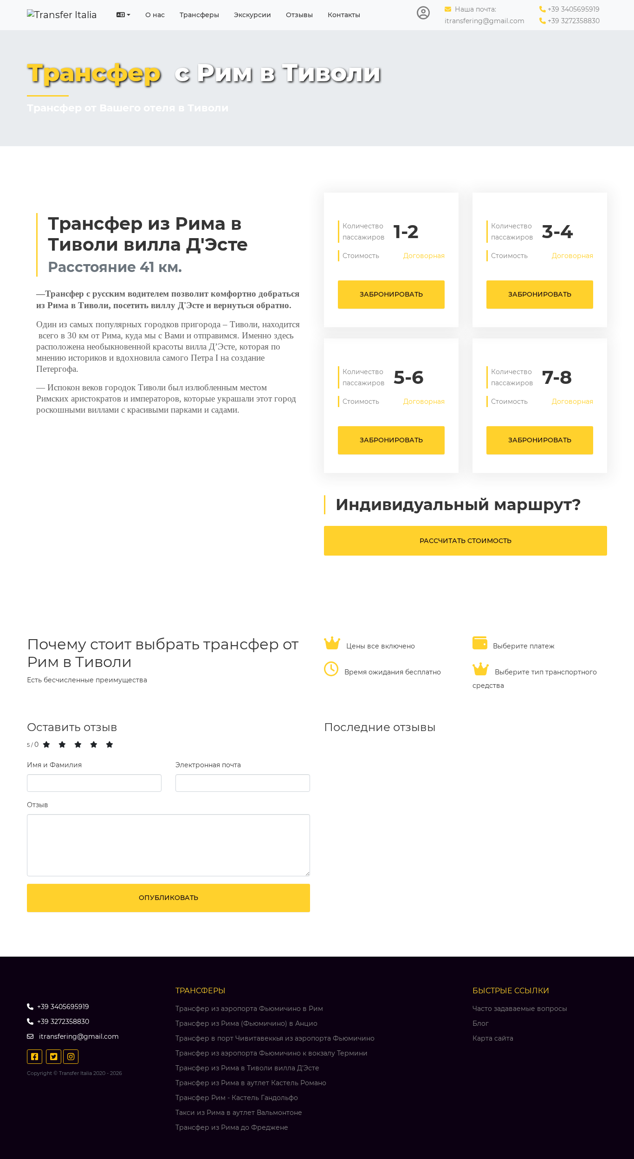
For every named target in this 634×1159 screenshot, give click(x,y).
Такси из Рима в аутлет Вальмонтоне (238, 1112)
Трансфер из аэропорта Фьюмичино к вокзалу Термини (271, 1053)
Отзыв (37, 805)
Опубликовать (168, 898)
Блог (480, 1023)
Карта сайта (492, 1038)
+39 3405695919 (574, 9)
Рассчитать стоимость (465, 541)
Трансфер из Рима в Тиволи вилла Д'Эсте (247, 1068)
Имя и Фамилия (54, 765)
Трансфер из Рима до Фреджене (231, 1127)
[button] (123, 15)
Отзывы (299, 15)
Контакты (344, 15)
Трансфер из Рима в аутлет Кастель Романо (250, 1083)
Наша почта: (474, 9)
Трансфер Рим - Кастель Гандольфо (236, 1098)
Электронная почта (208, 765)
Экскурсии (252, 15)
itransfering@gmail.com (484, 21)
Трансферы (199, 15)
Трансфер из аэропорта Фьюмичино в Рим (249, 1008)
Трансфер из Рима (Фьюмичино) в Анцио (246, 1023)
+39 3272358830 (574, 21)
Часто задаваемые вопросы (519, 1008)
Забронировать (391, 294)
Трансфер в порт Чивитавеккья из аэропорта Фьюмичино (275, 1038)
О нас (155, 15)
